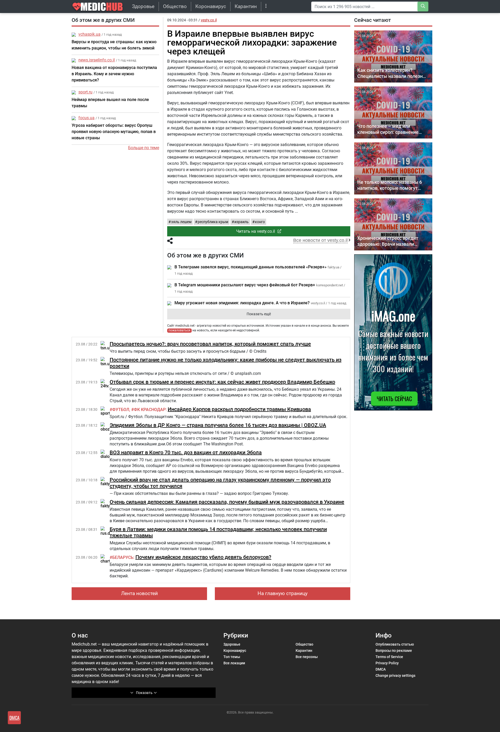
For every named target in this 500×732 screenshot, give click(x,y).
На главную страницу (283, 593)
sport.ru (85, 92)
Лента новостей (139, 593)
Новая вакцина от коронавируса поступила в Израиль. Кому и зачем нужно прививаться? (114, 74)
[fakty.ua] (108, 481)
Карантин (246, 6)
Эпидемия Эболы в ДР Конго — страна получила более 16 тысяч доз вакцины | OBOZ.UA (218, 425)
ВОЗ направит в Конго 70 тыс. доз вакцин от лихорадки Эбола (186, 452)
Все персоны (307, 657)
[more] (266, 6)
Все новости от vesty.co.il (320, 240)
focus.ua (86, 117)
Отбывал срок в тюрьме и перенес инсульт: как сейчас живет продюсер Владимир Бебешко (222, 382)
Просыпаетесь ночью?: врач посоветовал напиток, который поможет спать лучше (210, 344)
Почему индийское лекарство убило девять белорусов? (203, 557)
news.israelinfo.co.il (96, 60)
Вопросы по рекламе (394, 650)
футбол (120, 409)
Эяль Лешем (181, 222)
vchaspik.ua (89, 34)
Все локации (234, 663)
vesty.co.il (209, 20)
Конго (260, 222)
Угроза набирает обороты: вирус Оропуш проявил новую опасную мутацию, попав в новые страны (114, 131)
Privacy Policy (387, 663)
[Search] (422, 6)
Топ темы (231, 657)
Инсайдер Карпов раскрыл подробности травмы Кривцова (239, 409)
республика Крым (213, 222)
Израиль (241, 222)
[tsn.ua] (106, 345)
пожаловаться (179, 330)
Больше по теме (143, 147)
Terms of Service (389, 657)
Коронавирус (210, 6)
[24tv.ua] (107, 383)
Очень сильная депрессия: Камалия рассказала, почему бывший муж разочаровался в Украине (227, 502)
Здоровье (143, 6)
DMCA (381, 669)
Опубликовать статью (395, 644)
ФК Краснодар (150, 409)
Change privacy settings (395, 675)
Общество (175, 6)
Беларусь (122, 557)
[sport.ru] (108, 410)
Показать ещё (259, 314)
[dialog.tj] (108, 454)
